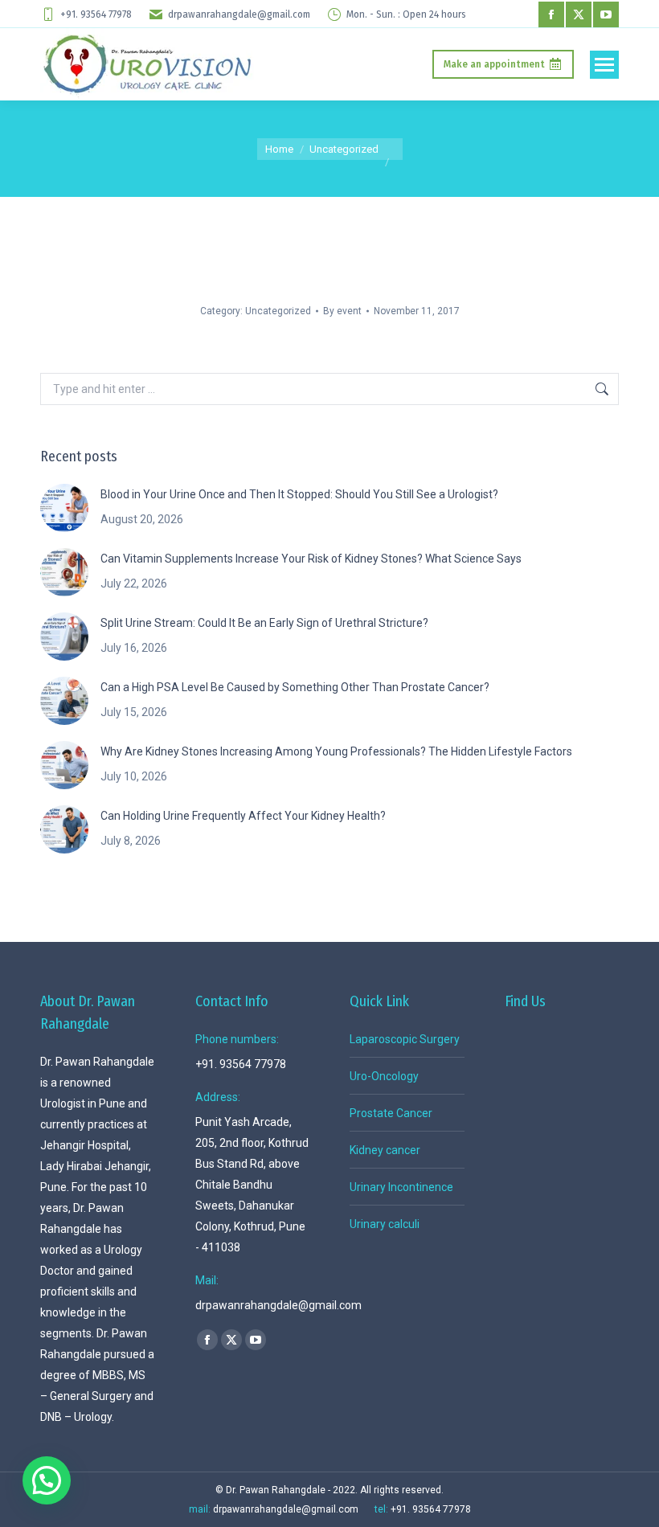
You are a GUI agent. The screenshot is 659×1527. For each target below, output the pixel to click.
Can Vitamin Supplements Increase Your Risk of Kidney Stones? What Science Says (311, 558)
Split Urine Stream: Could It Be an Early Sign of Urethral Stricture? (264, 622)
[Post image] (64, 508)
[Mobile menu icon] (604, 65)
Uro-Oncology (384, 1076)
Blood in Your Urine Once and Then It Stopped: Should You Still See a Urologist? (299, 494)
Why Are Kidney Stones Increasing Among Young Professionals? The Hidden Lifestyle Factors (336, 751)
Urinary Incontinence (401, 1187)
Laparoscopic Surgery (405, 1039)
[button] (47, 1480)
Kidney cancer (385, 1150)
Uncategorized (278, 311)
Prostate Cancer (391, 1113)
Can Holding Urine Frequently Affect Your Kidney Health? (243, 815)
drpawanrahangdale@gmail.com (239, 14)
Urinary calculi (385, 1224)
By (342, 311)
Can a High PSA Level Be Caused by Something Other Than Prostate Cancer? (294, 687)
